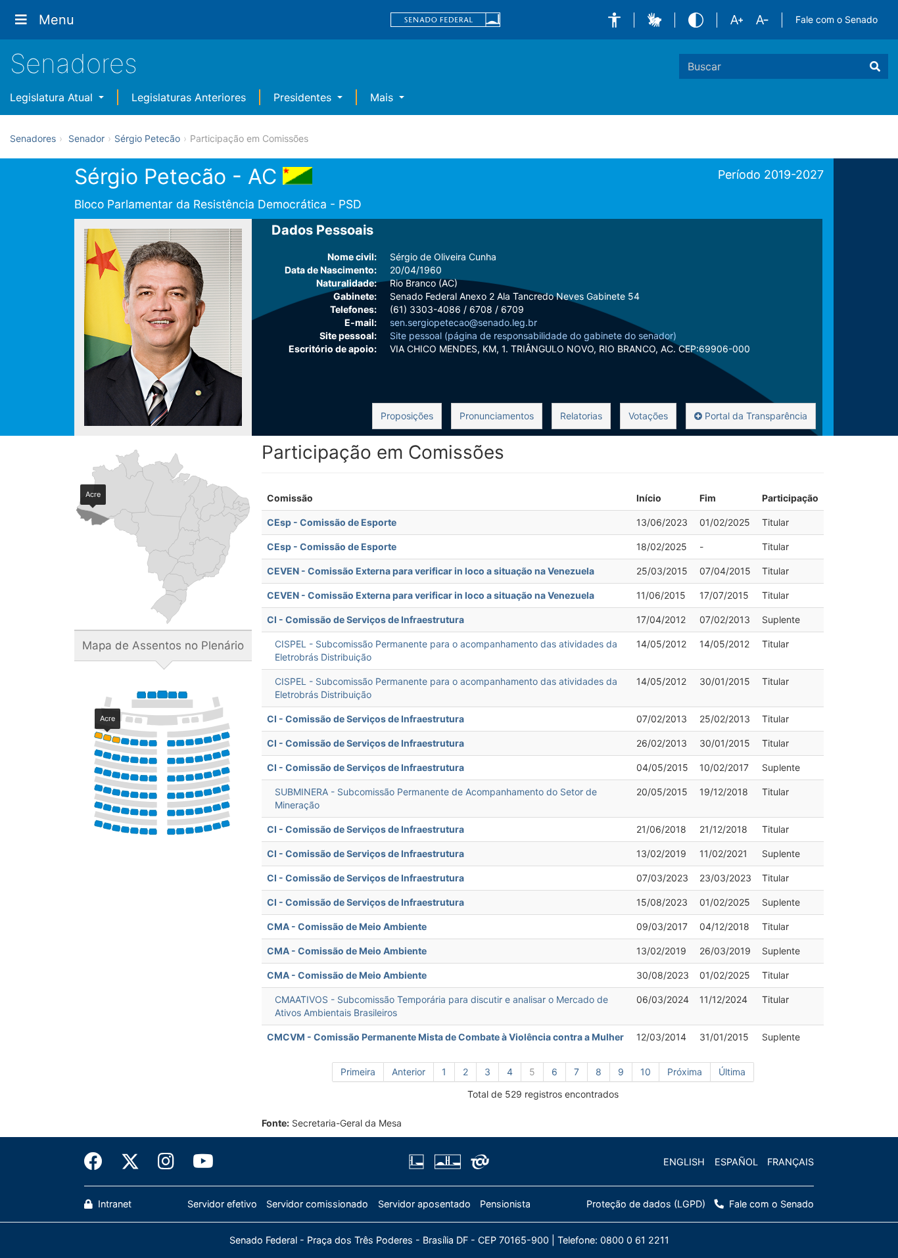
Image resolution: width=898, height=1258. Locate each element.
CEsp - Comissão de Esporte (331, 522)
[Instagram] (166, 1161)
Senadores (73, 63)
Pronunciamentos (497, 415)
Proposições (407, 415)
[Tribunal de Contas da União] (477, 1162)
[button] (614, 20)
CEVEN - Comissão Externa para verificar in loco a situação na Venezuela (430, 570)
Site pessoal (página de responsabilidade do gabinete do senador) (533, 335)
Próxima (684, 1071)
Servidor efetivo (222, 1203)
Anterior (408, 1071)
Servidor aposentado (424, 1203)
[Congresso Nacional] (447, 1162)
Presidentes (304, 97)
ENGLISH (684, 1161)
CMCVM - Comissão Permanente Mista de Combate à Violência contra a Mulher (445, 1036)
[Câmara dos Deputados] (419, 1162)
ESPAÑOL (736, 1161)
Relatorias (581, 415)
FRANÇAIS (790, 1161)
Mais (383, 97)
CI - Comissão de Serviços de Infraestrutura (365, 619)
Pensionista (505, 1203)
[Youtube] (198, 1161)
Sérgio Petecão (147, 138)
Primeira (358, 1071)
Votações (648, 415)
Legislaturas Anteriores (188, 97)
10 (645, 1071)
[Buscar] (875, 66)
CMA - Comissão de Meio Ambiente (347, 926)
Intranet (113, 1203)
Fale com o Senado (836, 19)
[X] (130, 1161)
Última (732, 1071)
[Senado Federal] (445, 20)
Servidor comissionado (317, 1203)
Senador (86, 138)
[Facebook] (98, 1161)
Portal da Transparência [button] (754, 415)
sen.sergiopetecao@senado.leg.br (463, 322)
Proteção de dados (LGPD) (645, 1203)
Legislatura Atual (53, 97)
